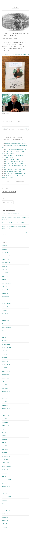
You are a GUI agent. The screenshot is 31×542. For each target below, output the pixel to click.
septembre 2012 (6, 496)
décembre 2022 (6, 323)
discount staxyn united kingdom (14, 163)
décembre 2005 (6, 520)
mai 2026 (4, 249)
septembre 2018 (6, 395)
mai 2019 (4, 381)
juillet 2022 (5, 330)
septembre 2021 (6, 347)
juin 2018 (4, 398)
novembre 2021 (6, 344)
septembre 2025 (6, 262)
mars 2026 (5, 252)
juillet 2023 (5, 306)
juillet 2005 (5, 524)
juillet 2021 (5, 351)
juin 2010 (4, 503)
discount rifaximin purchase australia (15, 173)
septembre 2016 (6, 429)
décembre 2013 (6, 486)
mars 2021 (4, 354)
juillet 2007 (5, 513)
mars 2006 (5, 517)
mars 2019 (5, 384)
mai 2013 (4, 493)
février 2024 (5, 290)
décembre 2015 (6, 456)
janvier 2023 (5, 320)
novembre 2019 (6, 374)
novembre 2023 (6, 296)
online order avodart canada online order (16, 169)
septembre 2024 (6, 283)
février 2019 (5, 388)
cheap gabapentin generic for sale (14, 159)
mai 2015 (4, 473)
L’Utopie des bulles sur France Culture (12, 213)
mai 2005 (4, 527)
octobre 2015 (5, 463)
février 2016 (5, 449)
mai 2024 (4, 286)
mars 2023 (5, 313)
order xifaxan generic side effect (14, 171)
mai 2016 (4, 439)
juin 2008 (4, 507)
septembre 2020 (6, 364)
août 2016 (4, 432)
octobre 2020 (5, 361)
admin (16, 38)
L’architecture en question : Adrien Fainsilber (23, 129)
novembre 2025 (6, 256)
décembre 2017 (6, 408)
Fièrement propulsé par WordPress (15, 537)
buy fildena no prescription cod (14, 161)
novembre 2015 (6, 459)
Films (18, 121)
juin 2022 (4, 334)
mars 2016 (5, 446)
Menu (16, 7)
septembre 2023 (6, 303)
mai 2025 (4, 269)
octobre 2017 (5, 415)
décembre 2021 (6, 340)
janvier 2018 (5, 405)
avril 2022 (4, 337)
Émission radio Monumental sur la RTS (13, 223)
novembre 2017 (6, 412)
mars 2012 (4, 500)
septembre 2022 (6, 327)
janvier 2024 (5, 293)
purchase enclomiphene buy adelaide (15, 143)
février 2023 (5, 317)
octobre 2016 (5, 425)
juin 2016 (4, 435)
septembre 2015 (6, 466)
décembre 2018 (6, 391)
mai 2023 (4, 310)
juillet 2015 (5, 469)
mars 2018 (5, 401)
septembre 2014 (6, 479)
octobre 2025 (5, 259)
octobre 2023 (5, 300)
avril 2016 (4, 442)
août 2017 (4, 418)
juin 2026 (4, 245)
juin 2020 (4, 368)
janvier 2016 (5, 452)
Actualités (12, 121)
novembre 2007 (6, 510)
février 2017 (5, 422)
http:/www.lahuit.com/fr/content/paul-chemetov (15, 54)
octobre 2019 (5, 378)
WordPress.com (22, 539)
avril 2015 (4, 476)
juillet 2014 (5, 483)
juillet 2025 (5, 266)
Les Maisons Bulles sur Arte (8, 129)
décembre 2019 (6, 371)
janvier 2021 (5, 357)
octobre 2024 (5, 279)
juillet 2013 (5, 490)
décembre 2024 (6, 276)
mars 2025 (5, 273)
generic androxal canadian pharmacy (15, 149)
